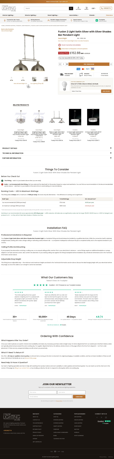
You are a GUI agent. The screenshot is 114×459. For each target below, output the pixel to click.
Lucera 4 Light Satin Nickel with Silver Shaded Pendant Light (93, 133)
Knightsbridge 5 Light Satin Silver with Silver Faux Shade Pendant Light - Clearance (39, 134)
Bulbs (55, 435)
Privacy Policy (59, 401)
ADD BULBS (106, 91)
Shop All (55, 417)
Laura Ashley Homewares (60, 432)
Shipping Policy (37, 426)
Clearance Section (59, 438)
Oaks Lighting (78, 423)
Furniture (56, 429)
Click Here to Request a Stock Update (74, 49)
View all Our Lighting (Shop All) (34, 83)
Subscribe (79, 397)
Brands (92, 15)
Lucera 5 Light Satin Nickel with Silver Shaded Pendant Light (75, 133)
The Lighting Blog (38, 423)
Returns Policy (37, 429)
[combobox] (46, 8)
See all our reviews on (56, 325)
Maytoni (76, 429)
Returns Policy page (30, 358)
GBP (93, 8)
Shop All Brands (79, 435)
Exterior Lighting (30, 15)
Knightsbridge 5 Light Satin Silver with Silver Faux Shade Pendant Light (21, 133)
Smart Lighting (52, 15)
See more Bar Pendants (82, 41)
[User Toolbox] (78, 8)
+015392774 (107, 8)
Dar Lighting (77, 417)
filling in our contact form (22, 368)
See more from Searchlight (66, 41)
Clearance (109, 15)
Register (41, 435)
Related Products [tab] (21, 105)
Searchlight (62, 38)
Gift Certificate (37, 442)
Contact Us (36, 420)
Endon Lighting (78, 420)
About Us (35, 417)
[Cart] (87, 8)
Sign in (35, 435)
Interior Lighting (8, 15)
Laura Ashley (73, 15)
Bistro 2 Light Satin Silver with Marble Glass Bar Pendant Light (57, 133)
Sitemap (35, 438)
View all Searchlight (6, 31)
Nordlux (76, 432)
